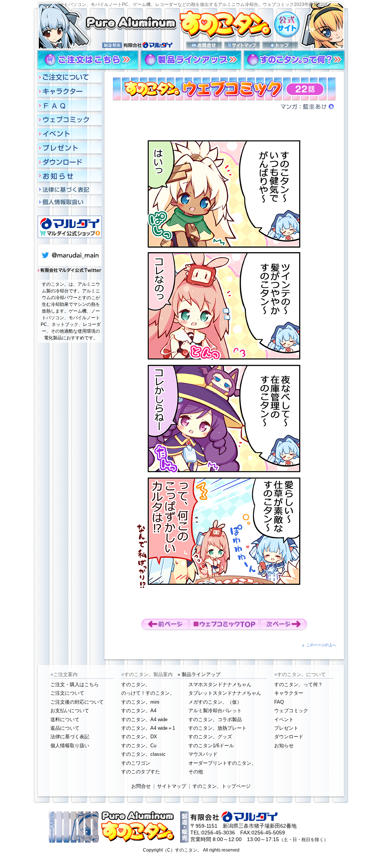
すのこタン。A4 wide (144, 719)
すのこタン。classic (143, 754)
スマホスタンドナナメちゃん (219, 684)
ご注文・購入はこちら (74, 684)
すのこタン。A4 (138, 710)
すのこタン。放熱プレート (217, 728)
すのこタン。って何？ (298, 684)
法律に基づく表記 (69, 736)
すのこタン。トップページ (221, 786)
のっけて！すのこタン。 (148, 693)
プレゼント (286, 728)
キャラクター (288, 693)
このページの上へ (321, 645)
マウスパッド (202, 754)
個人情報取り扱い (69, 745)
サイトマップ (171, 786)
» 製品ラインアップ (199, 674)
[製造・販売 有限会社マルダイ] (204, 42)
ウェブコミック (291, 710)
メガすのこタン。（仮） (215, 702)
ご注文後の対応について (77, 702)
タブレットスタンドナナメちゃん (224, 693)
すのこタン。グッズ (210, 736)
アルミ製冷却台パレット (215, 710)
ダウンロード (288, 736)
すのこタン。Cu (138, 745)
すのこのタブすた (140, 771)
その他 (195, 771)
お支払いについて (69, 710)
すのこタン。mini (140, 702)
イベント (284, 719)
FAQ (279, 702)
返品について (64, 728)
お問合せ (141, 786)
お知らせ (284, 745)
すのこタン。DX (139, 736)
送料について (64, 719)
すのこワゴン (135, 763)
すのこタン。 (135, 684)
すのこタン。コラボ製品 (215, 719)
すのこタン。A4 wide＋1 (148, 728)
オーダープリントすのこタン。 (222, 763)
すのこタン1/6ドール (211, 745)
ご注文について (67, 693)
